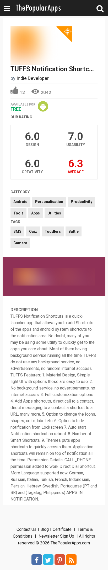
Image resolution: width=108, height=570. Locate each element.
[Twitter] (48, 559)
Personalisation (49, 202)
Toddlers (53, 231)
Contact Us (26, 529)
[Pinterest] (60, 559)
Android (20, 202)
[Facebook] (36, 559)
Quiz (33, 231)
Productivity (81, 202)
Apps (35, 213)
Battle (73, 231)
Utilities (54, 213)
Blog (44, 529)
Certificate (62, 529)
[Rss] (71, 559)
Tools (18, 213)
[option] (33, 277)
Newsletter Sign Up (56, 536)
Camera (20, 243)
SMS (17, 231)
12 (22, 92)
